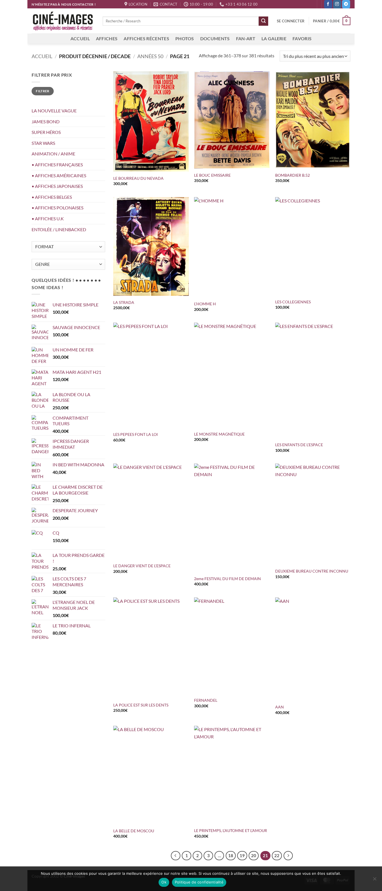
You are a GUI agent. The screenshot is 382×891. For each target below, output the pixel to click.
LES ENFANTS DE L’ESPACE (299, 444)
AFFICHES (107, 38)
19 (242, 855)
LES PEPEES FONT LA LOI (136, 434)
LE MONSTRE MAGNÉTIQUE (219, 434)
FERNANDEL (205, 700)
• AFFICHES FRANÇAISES (57, 164)
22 (276, 855)
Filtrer (42, 91)
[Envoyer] (263, 21)
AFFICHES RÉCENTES (146, 38)
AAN (279, 707)
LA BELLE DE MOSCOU (133, 830)
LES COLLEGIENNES (293, 301)
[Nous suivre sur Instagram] (337, 4)
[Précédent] (175, 856)
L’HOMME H (206, 303)
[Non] (374, 880)
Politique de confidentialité (199, 882)
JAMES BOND (46, 121)
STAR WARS (43, 143)
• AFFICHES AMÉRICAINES (59, 175)
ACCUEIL (80, 38)
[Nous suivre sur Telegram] (346, 4)
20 (253, 855)
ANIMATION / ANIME (53, 153)
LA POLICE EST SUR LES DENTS (141, 705)
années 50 (150, 56)
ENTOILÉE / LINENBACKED (59, 229)
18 (230, 855)
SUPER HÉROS (46, 132)
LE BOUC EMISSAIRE (213, 175)
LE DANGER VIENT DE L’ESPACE (142, 565)
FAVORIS (302, 38)
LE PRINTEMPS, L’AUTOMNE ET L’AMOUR (230, 830)
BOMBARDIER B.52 (292, 175)
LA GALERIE (273, 38)
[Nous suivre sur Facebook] (328, 4)
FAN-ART (245, 38)
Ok (163, 882)
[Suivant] (288, 856)
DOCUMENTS (215, 38)
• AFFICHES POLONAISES (57, 207)
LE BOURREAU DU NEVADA (139, 178)
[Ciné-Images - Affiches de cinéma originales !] (63, 21)
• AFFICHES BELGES (52, 197)
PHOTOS (184, 38)
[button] (291, 21)
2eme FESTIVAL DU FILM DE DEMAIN (227, 578)
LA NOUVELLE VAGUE (54, 110)
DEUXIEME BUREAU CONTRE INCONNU (311, 571)
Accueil (42, 56)
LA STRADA (123, 302)
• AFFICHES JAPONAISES (57, 186)
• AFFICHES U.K (48, 218)
